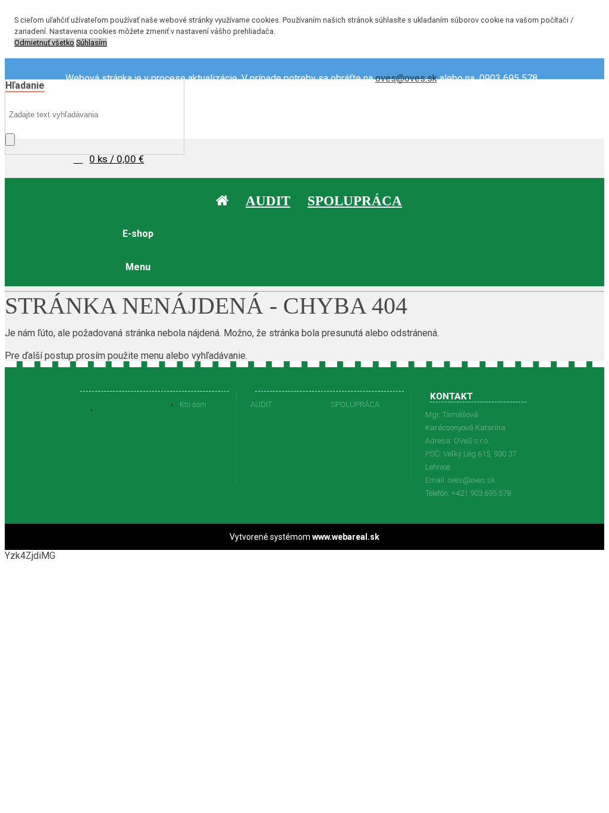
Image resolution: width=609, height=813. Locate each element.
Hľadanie (25, 85)
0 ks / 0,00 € (116, 159)
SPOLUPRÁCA (355, 404)
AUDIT (261, 404)
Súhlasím (91, 42)
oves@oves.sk (406, 78)
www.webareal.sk (345, 537)
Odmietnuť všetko (44, 42)
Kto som (193, 404)
